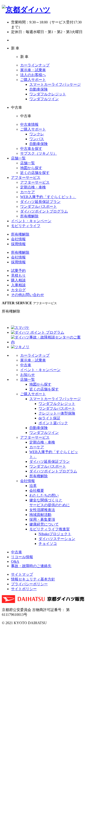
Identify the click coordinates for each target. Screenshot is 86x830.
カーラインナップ (35, 65)
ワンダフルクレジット (47, 94)
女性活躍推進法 (42, 510)
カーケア (27, 192)
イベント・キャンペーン (31, 221)
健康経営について (44, 524)
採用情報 (18, 244)
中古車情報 (29, 124)
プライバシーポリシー (29, 584)
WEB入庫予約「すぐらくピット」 (48, 197)
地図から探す (31, 168)
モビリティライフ (25, 226)
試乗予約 (18, 271)
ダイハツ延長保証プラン (40, 202)
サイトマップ (22, 574)
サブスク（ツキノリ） (38, 153)
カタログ (18, 290)
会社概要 (36, 490)
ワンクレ (36, 134)
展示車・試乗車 (33, 70)
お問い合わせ (27, 295)
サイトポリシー (24, 589)
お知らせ (27, 375)
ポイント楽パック (53, 423)
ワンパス (36, 139)
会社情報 (18, 239)
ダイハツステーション (57, 539)
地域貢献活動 (40, 515)
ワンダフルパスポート (38, 206)
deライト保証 (49, 418)
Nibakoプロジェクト (55, 534)
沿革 (33, 486)
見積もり (18, 275)
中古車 (25, 365)
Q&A (15, 561)
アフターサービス (25, 177)
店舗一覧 (18, 158)
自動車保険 (38, 89)
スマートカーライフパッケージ (55, 84)
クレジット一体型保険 (57, 413)
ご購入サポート (33, 80)
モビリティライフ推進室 (49, 529)
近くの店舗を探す (35, 173)
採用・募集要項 (42, 519)
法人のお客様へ (33, 75)
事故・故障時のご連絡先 (31, 566)
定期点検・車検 (33, 187)
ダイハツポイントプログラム (44, 211)
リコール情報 (22, 557)
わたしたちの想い (44, 495)
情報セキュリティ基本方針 (33, 579)
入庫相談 (18, 285)
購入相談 (18, 280)
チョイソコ (48, 544)
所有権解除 (29, 216)
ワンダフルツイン (44, 99)
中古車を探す (31, 149)
